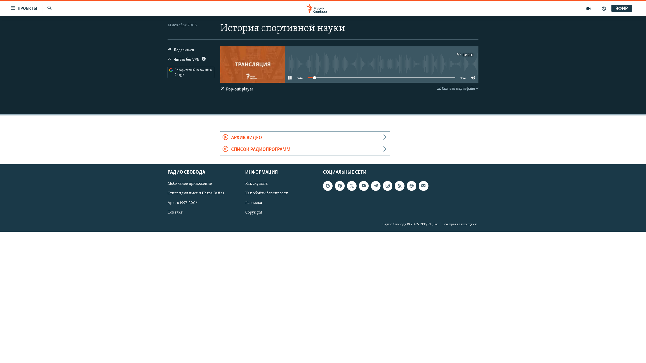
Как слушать (256, 184)
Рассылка (253, 203)
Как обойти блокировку (266, 194)
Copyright (253, 213)
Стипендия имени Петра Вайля (196, 194)
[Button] (181, 51)
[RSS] (399, 186)
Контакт (175, 213)
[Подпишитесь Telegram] (376, 186)
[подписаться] (423, 186)
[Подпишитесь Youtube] (363, 186)
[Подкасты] (411, 186)
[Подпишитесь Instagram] (387, 186)
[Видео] (588, 8)
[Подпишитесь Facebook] (339, 186)
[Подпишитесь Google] (328, 186)
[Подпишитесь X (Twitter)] (352, 186)
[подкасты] (603, 8)
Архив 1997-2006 (183, 203)
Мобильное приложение (190, 184)
